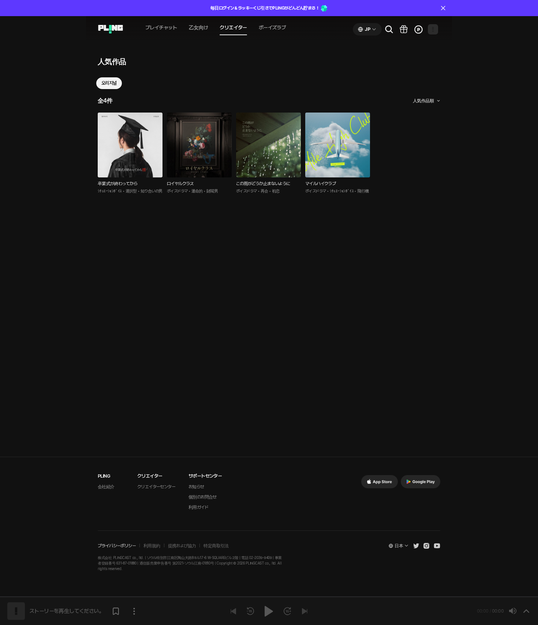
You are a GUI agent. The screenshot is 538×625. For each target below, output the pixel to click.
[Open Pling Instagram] (426, 546)
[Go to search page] (389, 29)
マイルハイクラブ (320, 183)
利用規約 (151, 545)
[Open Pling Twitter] (416, 546)
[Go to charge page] (418, 29)
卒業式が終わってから (117, 183)
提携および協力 (182, 545)
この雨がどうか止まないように (263, 183)
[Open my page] (433, 29)
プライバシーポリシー (117, 545)
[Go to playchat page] (110, 29)
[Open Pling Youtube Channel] (437, 546)
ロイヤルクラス (180, 183)
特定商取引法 (215, 545)
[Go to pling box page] (403, 29)
